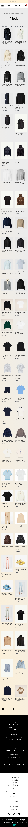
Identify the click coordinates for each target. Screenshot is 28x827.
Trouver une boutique (14, 803)
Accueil (6, 15)
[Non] (26, 822)
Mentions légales (14, 787)
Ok (14, 824)
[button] (16, 7)
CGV (14, 785)
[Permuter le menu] (9, 7)
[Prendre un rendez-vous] (14, 805)
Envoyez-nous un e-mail (14, 797)
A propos (14, 780)
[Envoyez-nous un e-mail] (14, 795)
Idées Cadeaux (14, 779)
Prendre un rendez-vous (14, 808)
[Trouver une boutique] (14, 800)
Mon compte (14, 782)
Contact (14, 784)
